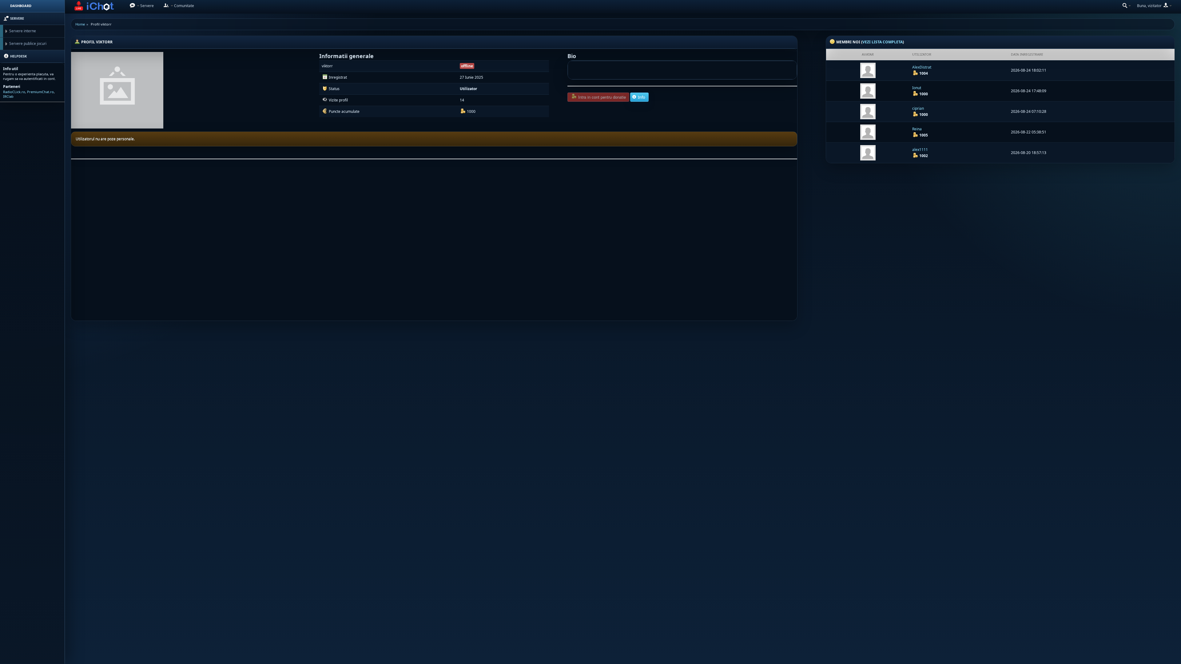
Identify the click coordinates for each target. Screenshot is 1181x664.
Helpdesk (18, 56)
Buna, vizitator (1150, 5)
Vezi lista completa (882, 42)
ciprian (918, 108)
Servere (146, 5)
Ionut (916, 87)
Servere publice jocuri (27, 43)
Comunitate (183, 5)
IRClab (8, 96)
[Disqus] (434, 242)
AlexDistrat (921, 67)
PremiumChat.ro (40, 91)
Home (80, 24)
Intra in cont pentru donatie (601, 97)
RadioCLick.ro (14, 91)
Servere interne (22, 31)
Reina (917, 129)
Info (641, 97)
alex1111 (920, 149)
